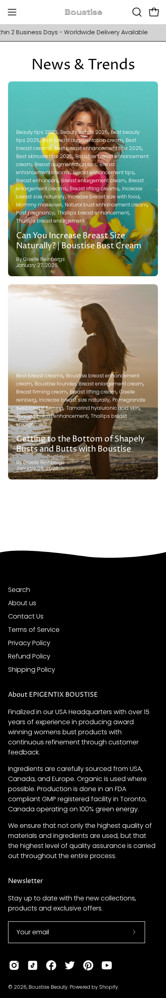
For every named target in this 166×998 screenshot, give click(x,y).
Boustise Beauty (48, 986)
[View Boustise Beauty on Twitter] (70, 965)
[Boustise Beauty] (83, 12)
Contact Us (26, 616)
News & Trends (83, 65)
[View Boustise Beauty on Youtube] (107, 965)
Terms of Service (34, 629)
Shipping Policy (31, 669)
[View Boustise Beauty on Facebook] (51, 965)
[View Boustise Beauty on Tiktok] (33, 965)
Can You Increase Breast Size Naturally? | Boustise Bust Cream (78, 241)
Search (19, 589)
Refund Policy (29, 656)
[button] (136, 12)
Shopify (108, 986)
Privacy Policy (29, 643)
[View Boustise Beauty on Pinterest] (88, 965)
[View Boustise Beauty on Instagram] (14, 965)
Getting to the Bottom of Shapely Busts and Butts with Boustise (80, 444)
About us (22, 603)
